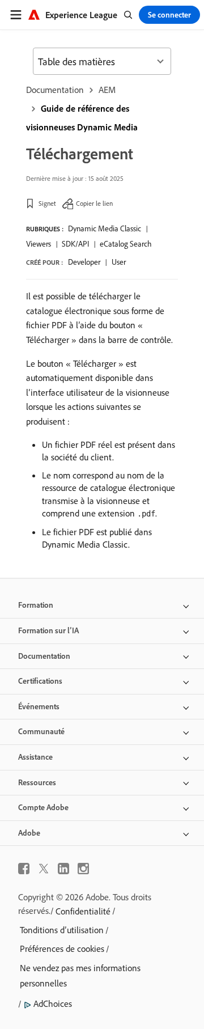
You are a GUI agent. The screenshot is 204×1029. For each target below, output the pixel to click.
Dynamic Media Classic (104, 228)
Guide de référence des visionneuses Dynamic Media (82, 118)
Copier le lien (94, 203)
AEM (107, 89)
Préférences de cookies (62, 948)
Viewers (38, 244)
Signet (47, 203)
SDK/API (75, 244)
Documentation (55, 89)
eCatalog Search (126, 244)
